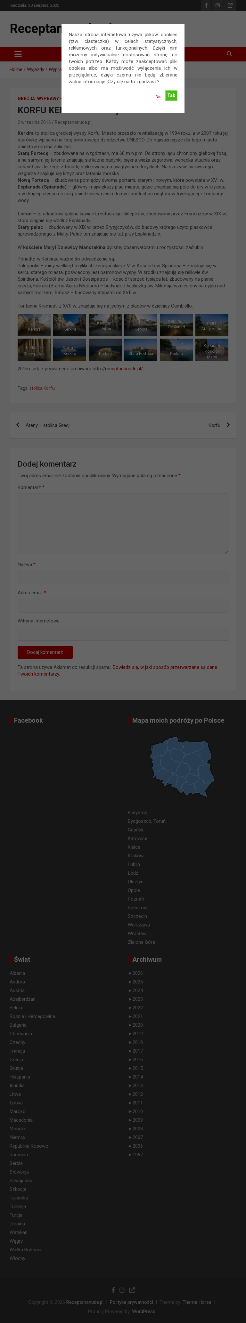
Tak (171, 95)
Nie (158, 96)
